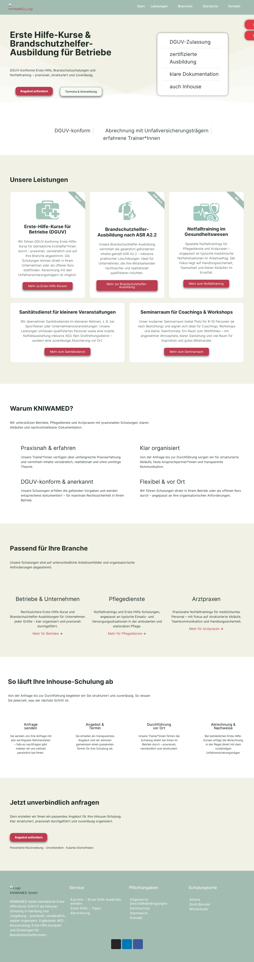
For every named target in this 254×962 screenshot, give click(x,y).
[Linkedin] (127, 944)
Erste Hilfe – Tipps (85, 908)
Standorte (210, 6)
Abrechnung (80, 913)
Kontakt (234, 6)
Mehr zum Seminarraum (186, 352)
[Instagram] (116, 944)
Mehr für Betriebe (48, 633)
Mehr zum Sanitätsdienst (67, 352)
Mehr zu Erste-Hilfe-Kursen (47, 286)
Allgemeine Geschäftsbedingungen (148, 901)
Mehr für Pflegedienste (127, 633)
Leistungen (159, 6)
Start (141, 6)
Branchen (185, 6)
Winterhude (199, 909)
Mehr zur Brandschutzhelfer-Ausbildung (127, 285)
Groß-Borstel (200, 904)
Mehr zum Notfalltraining (206, 283)
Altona (195, 899)
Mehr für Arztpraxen (206, 629)
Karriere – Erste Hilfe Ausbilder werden (95, 901)
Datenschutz (140, 908)
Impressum (139, 913)
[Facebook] (138, 944)
